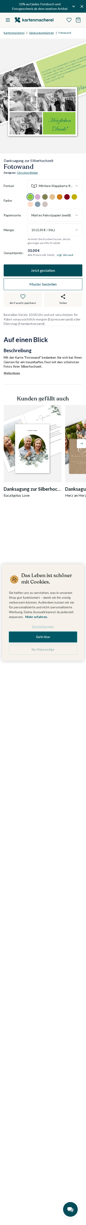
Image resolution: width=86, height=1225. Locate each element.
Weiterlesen (12, 373)
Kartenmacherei (14, 32)
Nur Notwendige (43, 649)
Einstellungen (43, 626)
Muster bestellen (43, 284)
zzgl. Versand (65, 255)
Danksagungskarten (41, 32)
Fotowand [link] (64, 32)
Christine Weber (27, 172)
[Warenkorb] (78, 20)
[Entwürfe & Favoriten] (69, 20)
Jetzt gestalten (43, 270)
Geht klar (43, 637)
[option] (30, 197)
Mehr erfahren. (36, 617)
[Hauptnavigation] (8, 20)
